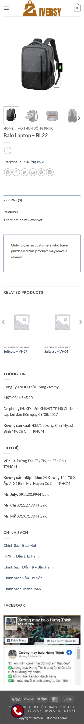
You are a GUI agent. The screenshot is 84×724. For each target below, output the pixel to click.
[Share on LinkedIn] (50, 172)
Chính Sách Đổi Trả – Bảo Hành (29, 567)
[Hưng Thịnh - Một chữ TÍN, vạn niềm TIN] (42, 8)
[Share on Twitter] (24, 172)
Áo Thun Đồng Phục (35, 128)
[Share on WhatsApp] (8, 172)
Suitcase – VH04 (56, 351)
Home (9, 128)
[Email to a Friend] (33, 172)
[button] (6, 8)
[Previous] (11, 64)
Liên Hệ (70, 710)
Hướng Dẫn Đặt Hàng (21, 556)
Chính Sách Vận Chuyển (23, 578)
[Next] (73, 64)
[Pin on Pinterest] (41, 172)
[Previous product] (7, 150)
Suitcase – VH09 (15, 351)
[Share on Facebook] (16, 172)
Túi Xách (67, 707)
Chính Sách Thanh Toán (22, 588)
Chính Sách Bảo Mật (20, 545)
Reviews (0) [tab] (13, 200)
